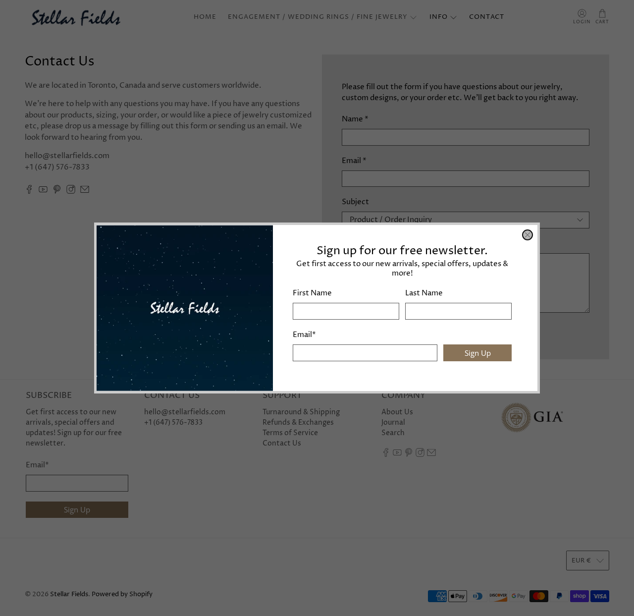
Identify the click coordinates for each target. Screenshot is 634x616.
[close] (527, 235)
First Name (312, 293)
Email (304, 335)
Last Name (424, 293)
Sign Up (478, 353)
